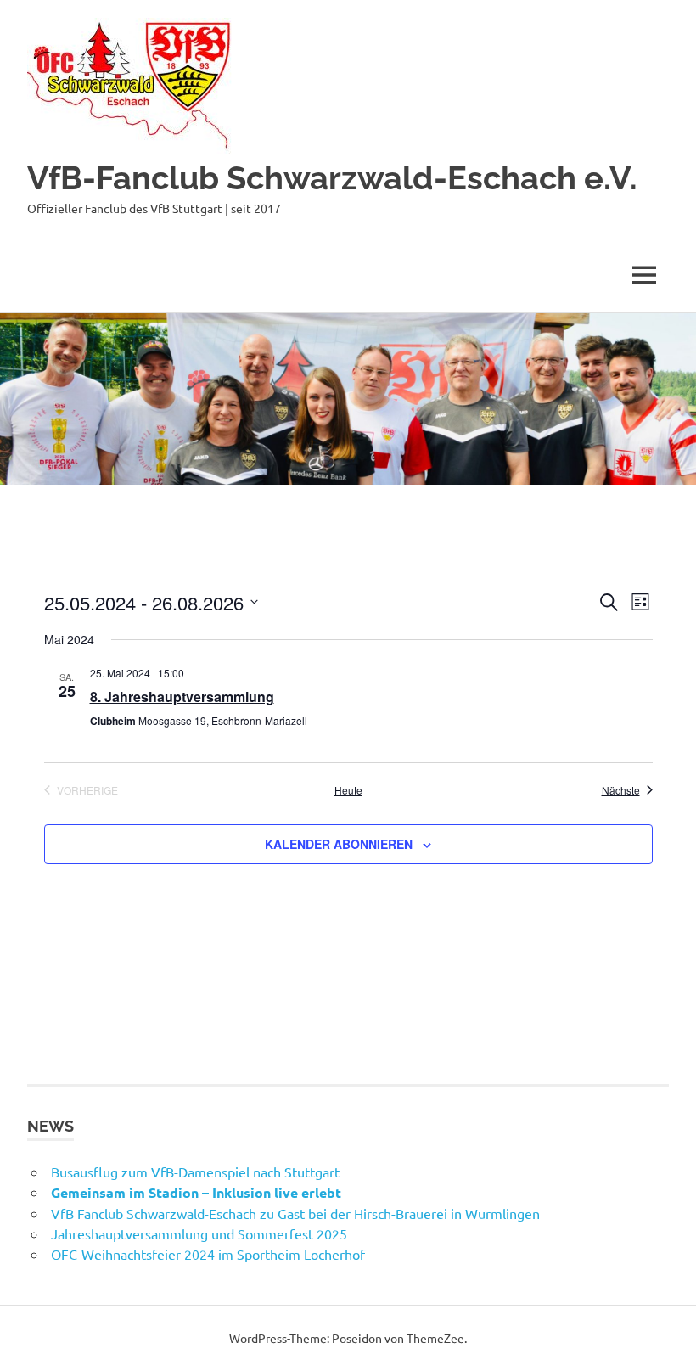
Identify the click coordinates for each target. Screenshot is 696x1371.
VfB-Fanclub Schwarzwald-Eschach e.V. (332, 178)
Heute (348, 790)
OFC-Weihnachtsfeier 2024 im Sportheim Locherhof (208, 1253)
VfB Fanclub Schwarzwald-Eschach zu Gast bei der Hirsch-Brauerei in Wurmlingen (295, 1213)
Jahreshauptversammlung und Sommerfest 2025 (199, 1233)
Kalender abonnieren (339, 843)
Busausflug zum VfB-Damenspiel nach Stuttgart (195, 1171)
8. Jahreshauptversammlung (182, 696)
